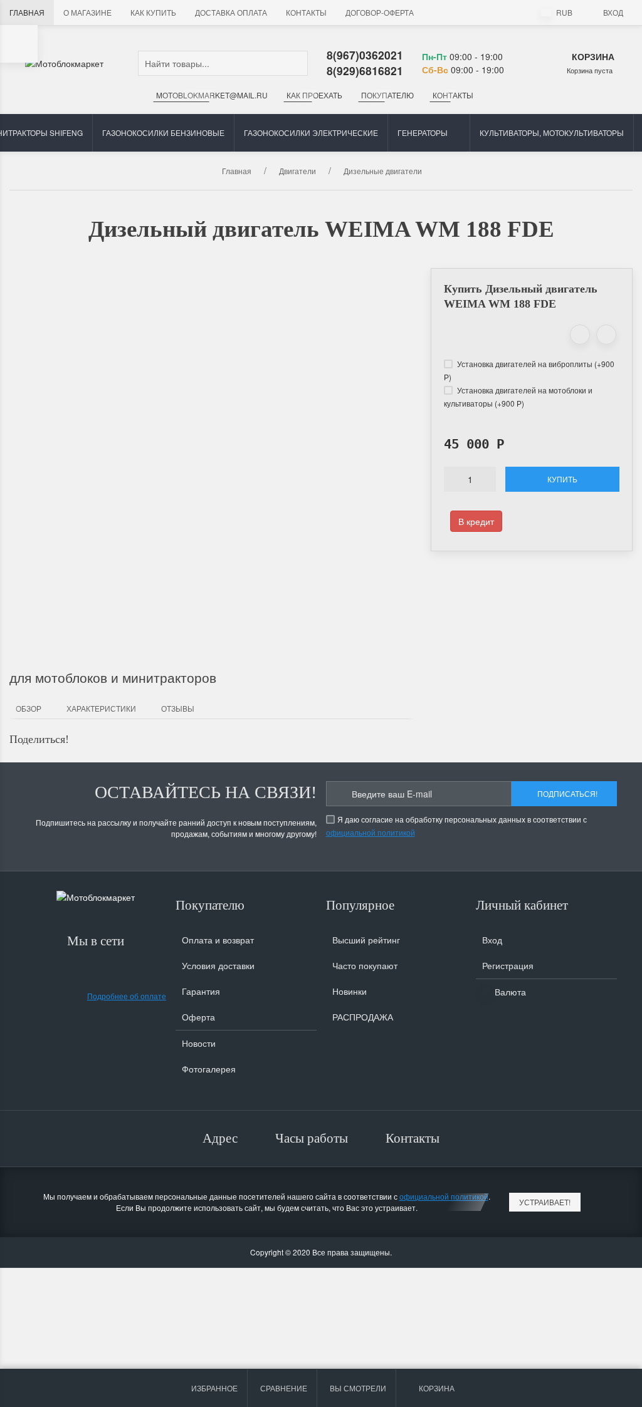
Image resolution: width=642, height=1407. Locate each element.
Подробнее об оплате (126, 995)
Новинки (349, 991)
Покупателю (387, 95)
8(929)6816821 (365, 70)
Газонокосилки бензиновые (163, 132)
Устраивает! (545, 1202)
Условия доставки (218, 965)
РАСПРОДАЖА (362, 1016)
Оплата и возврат (218, 939)
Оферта (198, 1016)
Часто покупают (364, 965)
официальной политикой (370, 832)
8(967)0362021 (365, 55)
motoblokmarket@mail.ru (212, 95)
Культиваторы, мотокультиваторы (552, 132)
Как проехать (314, 95)
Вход (613, 12)
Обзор (28, 708)
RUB (563, 12)
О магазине (87, 12)
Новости (199, 1043)
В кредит (476, 521)
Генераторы (422, 132)
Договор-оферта (379, 12)
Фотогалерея (209, 1068)
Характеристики (101, 708)
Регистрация (508, 965)
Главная (27, 12)
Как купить (153, 12)
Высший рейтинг (366, 939)
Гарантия (201, 991)
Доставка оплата (231, 12)
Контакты (306, 12)
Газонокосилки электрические (311, 132)
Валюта (509, 991)
